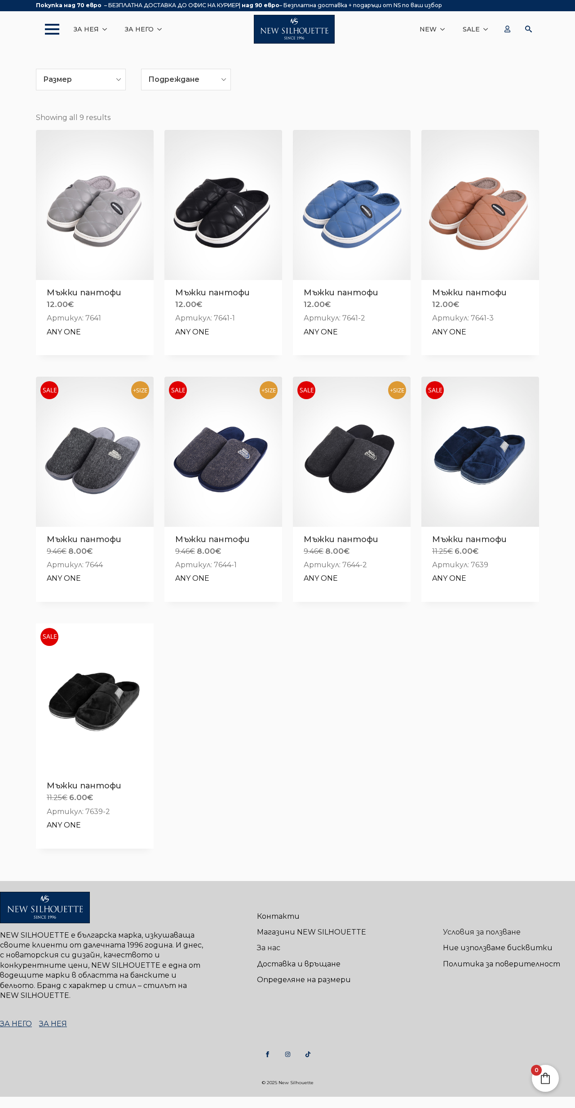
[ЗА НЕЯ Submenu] (107, 29)
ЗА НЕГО (139, 29)
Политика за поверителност (501, 964)
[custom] (267, 1054)
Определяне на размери (304, 979)
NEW (428, 29)
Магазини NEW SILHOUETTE (311, 932)
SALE (471, 29)
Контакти (278, 916)
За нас (268, 947)
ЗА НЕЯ (86, 29)
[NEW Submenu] (445, 29)
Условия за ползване (482, 932)
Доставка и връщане (299, 964)
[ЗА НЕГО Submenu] (162, 29)
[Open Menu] (47, 29)
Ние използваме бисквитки (498, 947)
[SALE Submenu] (488, 29)
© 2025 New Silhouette (288, 1083)
